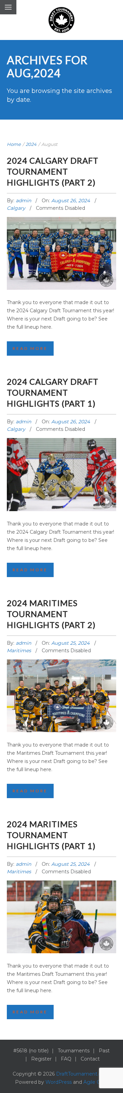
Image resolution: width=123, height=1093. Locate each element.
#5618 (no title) (31, 1051)
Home (14, 144)
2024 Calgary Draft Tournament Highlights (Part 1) (52, 392)
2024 (31, 144)
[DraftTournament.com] (61, 20)
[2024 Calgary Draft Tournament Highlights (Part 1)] (61, 468)
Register (41, 1059)
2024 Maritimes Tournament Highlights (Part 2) (51, 614)
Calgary (16, 208)
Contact (90, 1059)
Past (104, 1051)
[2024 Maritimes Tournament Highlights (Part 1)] (61, 910)
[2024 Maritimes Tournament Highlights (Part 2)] (61, 689)
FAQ (66, 1059)
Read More (30, 348)
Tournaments (74, 1051)
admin (24, 200)
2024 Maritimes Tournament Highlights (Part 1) (51, 835)
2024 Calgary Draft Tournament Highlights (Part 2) (52, 171)
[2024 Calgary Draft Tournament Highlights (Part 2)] (61, 247)
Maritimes (19, 650)
